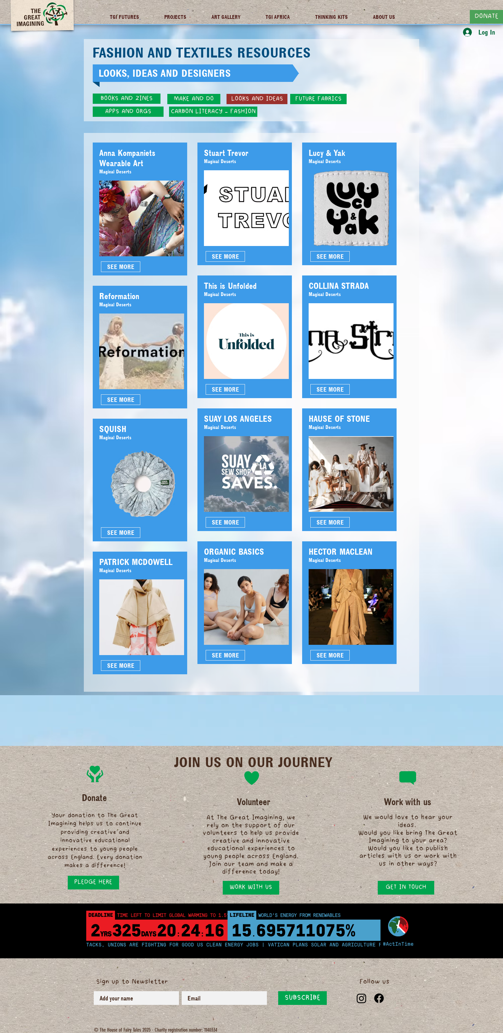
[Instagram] (361, 998)
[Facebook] (379, 998)
